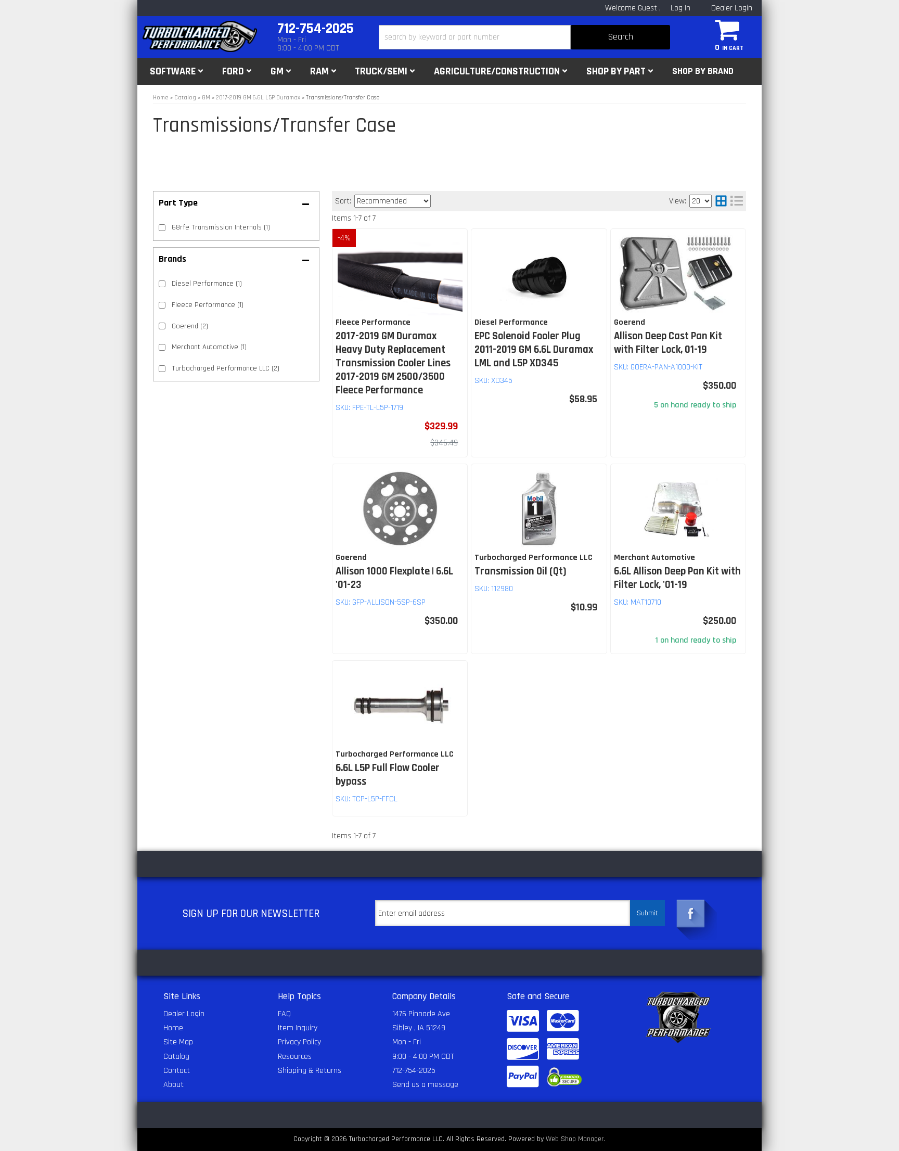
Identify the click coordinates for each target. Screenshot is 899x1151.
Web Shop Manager (575, 1139)
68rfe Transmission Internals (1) (221, 227)
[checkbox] (162, 283)
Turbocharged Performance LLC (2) (225, 368)
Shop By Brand (703, 71)
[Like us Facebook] (691, 913)
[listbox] (392, 201)
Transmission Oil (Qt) (520, 571)
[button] (524, 37)
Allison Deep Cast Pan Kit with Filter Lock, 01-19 (668, 342)
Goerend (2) (190, 326)
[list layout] (736, 201)
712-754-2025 (413, 1070)
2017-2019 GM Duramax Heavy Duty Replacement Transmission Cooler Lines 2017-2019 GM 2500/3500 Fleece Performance (393, 363)
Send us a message (425, 1084)
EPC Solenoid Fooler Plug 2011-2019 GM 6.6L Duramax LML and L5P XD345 (533, 349)
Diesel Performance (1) (207, 283)
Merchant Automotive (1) (209, 347)
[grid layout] (721, 201)
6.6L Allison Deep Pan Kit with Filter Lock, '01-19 (677, 578)
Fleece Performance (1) (207, 305)
